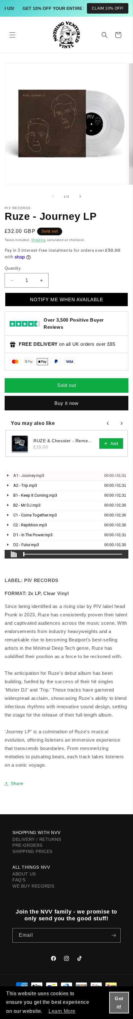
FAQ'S (19, 879)
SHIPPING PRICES (32, 851)
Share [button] (17, 783)
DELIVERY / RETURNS (36, 839)
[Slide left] (53, 196)
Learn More (62, 1011)
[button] (12, 35)
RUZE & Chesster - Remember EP (64, 440)
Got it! (119, 1002)
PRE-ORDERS (27, 845)
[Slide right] (80, 196)
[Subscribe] (113, 935)
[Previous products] (108, 423)
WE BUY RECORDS (33, 886)
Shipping (38, 240)
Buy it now (66, 403)
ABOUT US (24, 873)
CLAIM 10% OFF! (107, 8)
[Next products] (121, 423)
